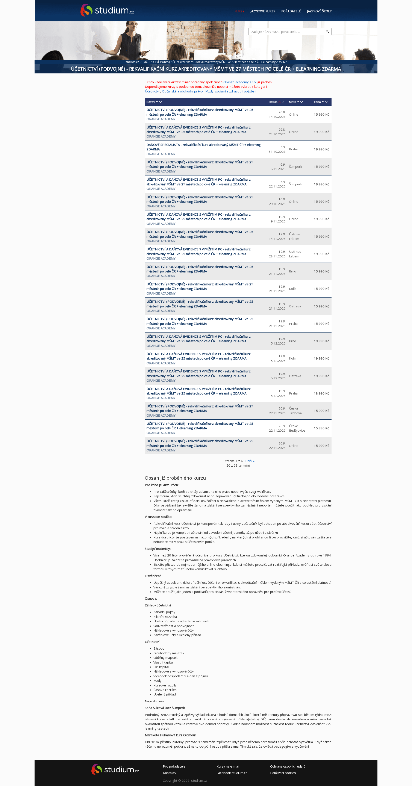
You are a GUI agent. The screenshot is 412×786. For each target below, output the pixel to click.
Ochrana (287, 766)
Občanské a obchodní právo (182, 91)
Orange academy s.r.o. (239, 82)
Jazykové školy (319, 11)
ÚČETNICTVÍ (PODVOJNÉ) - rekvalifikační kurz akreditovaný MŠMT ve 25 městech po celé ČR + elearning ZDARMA (200, 111)
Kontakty (169, 772)
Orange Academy (161, 119)
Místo (292, 102)
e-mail (228, 766)
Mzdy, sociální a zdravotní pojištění (230, 91)
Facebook (232, 772)
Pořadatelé (291, 11)
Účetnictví (152, 91)
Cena (317, 102)
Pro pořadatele (174, 766)
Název (151, 102)
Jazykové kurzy (262, 11)
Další (250, 461)
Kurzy (239, 11)
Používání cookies (283, 772)
